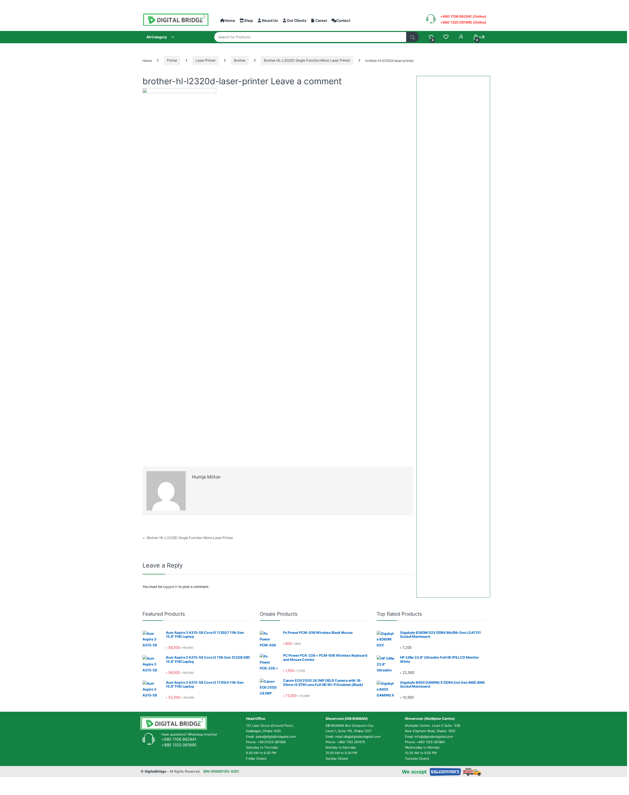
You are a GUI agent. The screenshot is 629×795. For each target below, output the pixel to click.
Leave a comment (306, 81)
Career (321, 20)
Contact (343, 20)
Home (230, 20)
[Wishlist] (446, 37)
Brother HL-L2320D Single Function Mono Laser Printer (307, 60)
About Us (270, 20)
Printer (172, 60)
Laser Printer (205, 60)
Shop (248, 20)
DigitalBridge (155, 771)
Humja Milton (206, 477)
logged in (170, 586)
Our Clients (296, 20)
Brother (239, 60)
